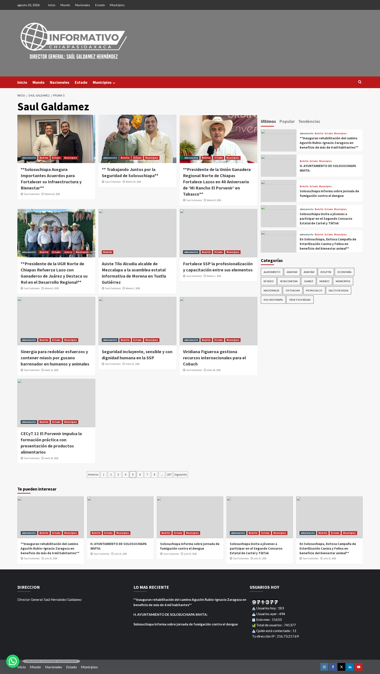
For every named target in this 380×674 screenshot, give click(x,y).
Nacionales (82, 5)
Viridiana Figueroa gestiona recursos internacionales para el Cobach (214, 358)
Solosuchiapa (273, 299)
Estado (100, 5)
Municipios (117, 5)
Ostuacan (293, 290)
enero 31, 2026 (51, 370)
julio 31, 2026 (51, 558)
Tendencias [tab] (309, 121)
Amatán (309, 272)
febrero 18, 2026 (52, 194)
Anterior (93, 474)
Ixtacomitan (289, 281)
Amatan (292, 272)
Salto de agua (338, 290)
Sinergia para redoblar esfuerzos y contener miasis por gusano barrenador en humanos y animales (55, 358)
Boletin (44, 157)
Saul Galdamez (32, 194)
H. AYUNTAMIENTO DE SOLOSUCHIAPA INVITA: (170, 614)
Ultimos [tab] (268, 121)
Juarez (68, 252)
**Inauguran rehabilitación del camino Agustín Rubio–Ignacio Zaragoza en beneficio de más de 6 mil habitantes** (329, 142)
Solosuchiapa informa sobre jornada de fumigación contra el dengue (185, 624)
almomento (29, 157)
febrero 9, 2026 (214, 200)
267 (169, 474)
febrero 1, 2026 (133, 288)
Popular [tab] (287, 121)
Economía (344, 272)
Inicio (51, 5)
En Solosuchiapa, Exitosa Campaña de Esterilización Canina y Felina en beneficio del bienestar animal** (328, 244)
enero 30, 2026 (214, 370)
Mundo (65, 5)
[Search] (360, 82)
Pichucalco (314, 290)
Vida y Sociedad (300, 299)
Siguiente (180, 474)
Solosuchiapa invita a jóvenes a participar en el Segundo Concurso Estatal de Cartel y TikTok (326, 218)
